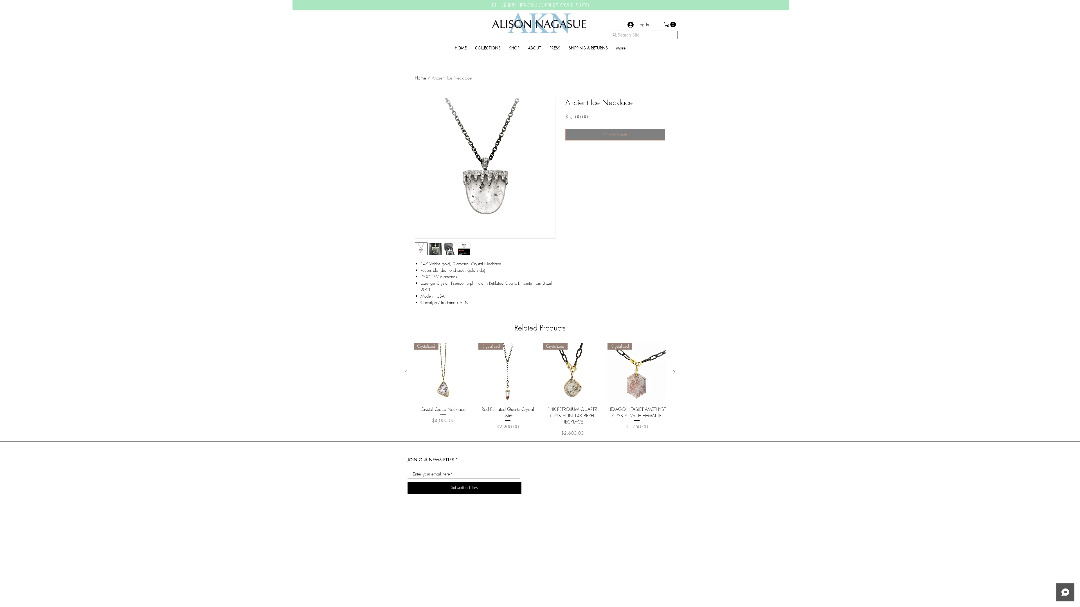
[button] (670, 24)
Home (420, 78)
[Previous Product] (405, 372)
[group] (540, 390)
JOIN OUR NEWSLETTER (431, 459)
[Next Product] (674, 372)
